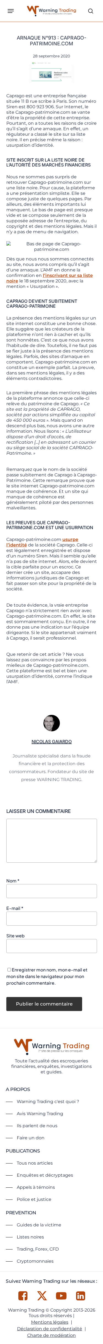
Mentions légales (49, 1322)
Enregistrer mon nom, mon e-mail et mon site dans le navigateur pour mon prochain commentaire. (46, 976)
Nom (13, 881)
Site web (15, 935)
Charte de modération (51, 1335)
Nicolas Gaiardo (52, 741)
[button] (11, 11)
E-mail (14, 908)
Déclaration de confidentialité (49, 1328)
